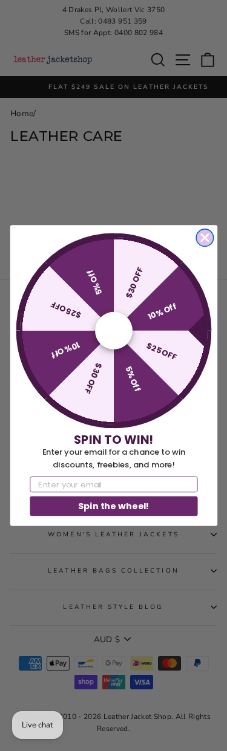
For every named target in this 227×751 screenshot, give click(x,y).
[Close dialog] (205, 238)
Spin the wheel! (113, 505)
